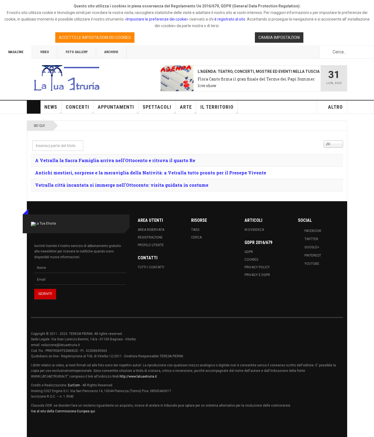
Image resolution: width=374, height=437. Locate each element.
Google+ (311, 247)
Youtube (311, 264)
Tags (195, 230)
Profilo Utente (151, 245)
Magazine (16, 52)
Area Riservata (151, 230)
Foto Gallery (77, 52)
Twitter (311, 239)
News (50, 107)
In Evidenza (254, 230)
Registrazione (150, 237)
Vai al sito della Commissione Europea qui (63, 411)
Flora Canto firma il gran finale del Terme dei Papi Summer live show (256, 82)
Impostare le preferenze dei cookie (156, 19)
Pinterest (312, 255)
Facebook (312, 231)
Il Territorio (217, 107)
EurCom (74, 385)
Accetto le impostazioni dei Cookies (95, 37)
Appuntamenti (116, 107)
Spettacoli (157, 107)
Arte (186, 107)
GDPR (248, 252)
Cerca (196, 237)
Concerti (77, 107)
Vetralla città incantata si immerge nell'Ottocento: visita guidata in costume (121, 185)
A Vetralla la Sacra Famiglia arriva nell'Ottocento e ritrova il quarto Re (115, 160)
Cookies (251, 259)
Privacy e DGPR (257, 275)
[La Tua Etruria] (66, 78)
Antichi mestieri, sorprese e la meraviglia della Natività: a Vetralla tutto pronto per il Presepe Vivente (150, 173)
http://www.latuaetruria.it (138, 376)
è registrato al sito (229, 19)
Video (44, 52)
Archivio (111, 52)
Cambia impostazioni (279, 37)
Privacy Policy (257, 267)
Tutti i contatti (151, 267)
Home (34, 107)
